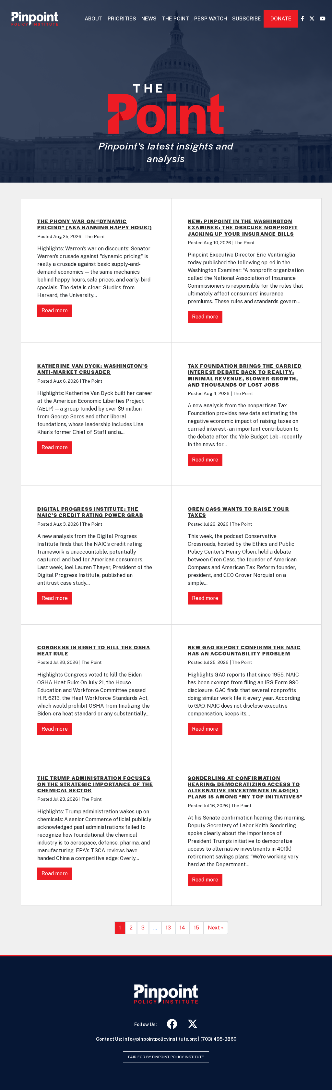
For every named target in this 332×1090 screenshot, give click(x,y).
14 (182, 928)
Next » (216, 928)
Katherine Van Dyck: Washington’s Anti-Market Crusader (92, 368)
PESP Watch (210, 19)
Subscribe (246, 19)
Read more (55, 310)
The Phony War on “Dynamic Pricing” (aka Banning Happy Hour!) (94, 224)
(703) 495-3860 (218, 1039)
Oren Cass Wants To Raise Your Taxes (238, 511)
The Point (175, 19)
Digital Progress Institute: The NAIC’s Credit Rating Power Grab (90, 511)
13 (168, 928)
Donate (280, 19)
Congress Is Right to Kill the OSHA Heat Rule (93, 650)
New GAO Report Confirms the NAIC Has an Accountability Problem (244, 650)
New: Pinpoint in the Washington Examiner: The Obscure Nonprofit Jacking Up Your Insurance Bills (243, 227)
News (149, 19)
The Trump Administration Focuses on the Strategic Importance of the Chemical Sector (95, 784)
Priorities (122, 19)
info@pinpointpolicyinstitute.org (160, 1039)
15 (196, 928)
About (93, 19)
